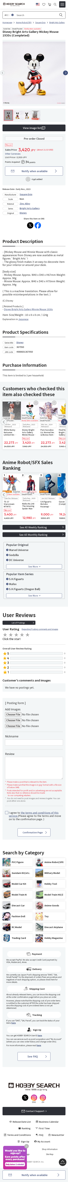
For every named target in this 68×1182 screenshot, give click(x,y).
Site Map (49, 1154)
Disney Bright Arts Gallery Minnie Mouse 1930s (28, 309)
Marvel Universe (18, 550)
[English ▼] (38, 4)
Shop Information (50, 1149)
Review (9, 754)
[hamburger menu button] (62, 4)
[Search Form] (55, 4)
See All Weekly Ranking (33, 527)
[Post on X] (30, 225)
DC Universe (16, 560)
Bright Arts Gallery (30, 208)
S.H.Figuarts (16, 579)
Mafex (12, 584)
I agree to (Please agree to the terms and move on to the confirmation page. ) (35, 816)
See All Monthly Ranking (33, 535)
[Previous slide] (2, 73)
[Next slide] (65, 73)
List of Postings (18, 622)
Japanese (23, 319)
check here (50, 979)
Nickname (11, 736)
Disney (23, 212)
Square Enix (26, 194)
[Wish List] (43, 4)
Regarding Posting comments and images (40, 629)
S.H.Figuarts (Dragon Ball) (24, 589)
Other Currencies (13, 154)
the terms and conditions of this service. (34, 814)
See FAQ (33, 1056)
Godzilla (14, 555)
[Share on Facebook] (38, 225)
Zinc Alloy (25, 203)
